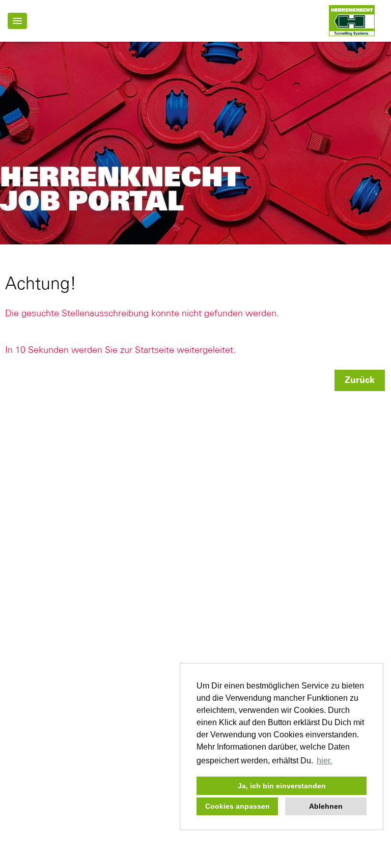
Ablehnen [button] (326, 806)
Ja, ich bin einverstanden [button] (282, 786)
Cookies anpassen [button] (237, 806)
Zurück (360, 380)
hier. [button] (324, 760)
